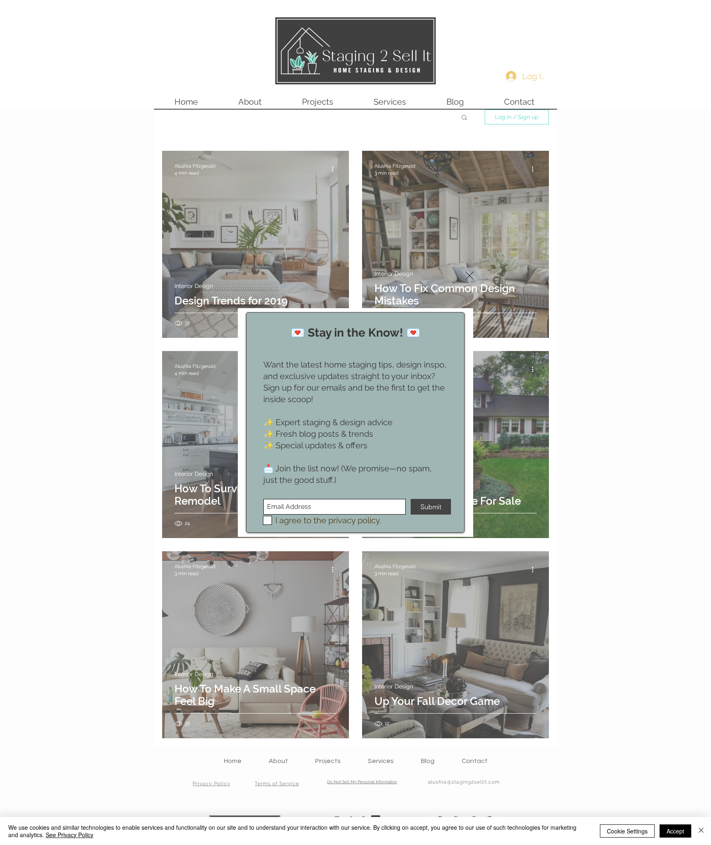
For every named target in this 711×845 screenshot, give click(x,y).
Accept (675, 831)
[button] (469, 276)
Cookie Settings (627, 831)
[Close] (701, 831)
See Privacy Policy (69, 835)
